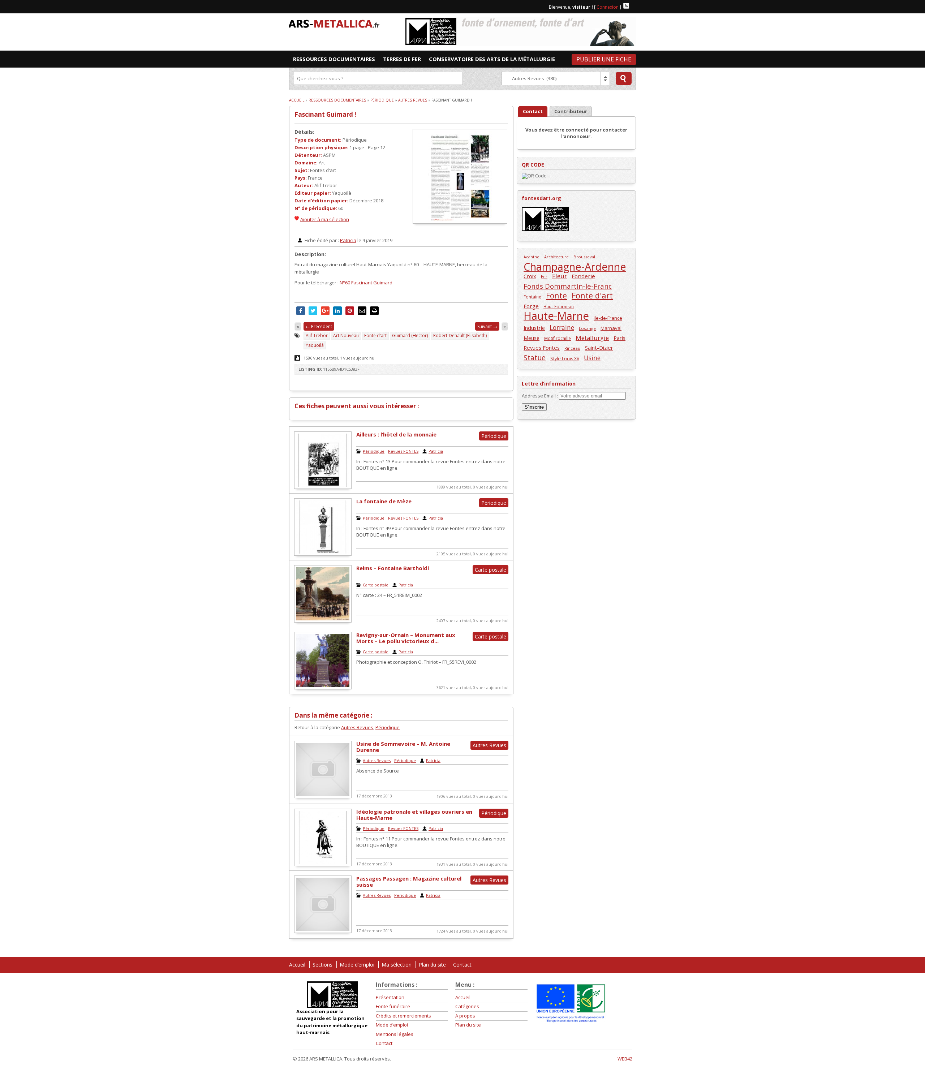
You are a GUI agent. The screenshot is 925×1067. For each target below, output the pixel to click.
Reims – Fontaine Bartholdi (392, 568)
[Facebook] (633, 6)
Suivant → (487, 326)
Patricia (348, 240)
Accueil (296, 100)
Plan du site (432, 964)
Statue (535, 357)
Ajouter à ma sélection (324, 219)
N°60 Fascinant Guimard (366, 282)
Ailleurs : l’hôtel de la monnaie (396, 434)
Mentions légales (394, 1034)
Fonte (556, 295)
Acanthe (531, 256)
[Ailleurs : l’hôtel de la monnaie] (323, 487)
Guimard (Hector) (410, 335)
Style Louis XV (564, 359)
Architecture (556, 256)
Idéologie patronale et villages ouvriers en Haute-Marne (414, 814)
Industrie (534, 327)
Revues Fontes (542, 347)
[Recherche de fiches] (624, 78)
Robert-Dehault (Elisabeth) (460, 335)
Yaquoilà (315, 345)
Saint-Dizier (599, 347)
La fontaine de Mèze (384, 501)
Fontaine (532, 297)
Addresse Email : (540, 395)
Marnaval (611, 328)
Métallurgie (592, 337)
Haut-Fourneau (558, 306)
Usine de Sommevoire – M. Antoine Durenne (403, 746)
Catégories (467, 1006)
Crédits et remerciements (403, 1015)
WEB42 (625, 1058)
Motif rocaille (557, 338)
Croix (530, 276)
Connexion (608, 7)
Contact (462, 964)
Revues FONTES (403, 451)
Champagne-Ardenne (575, 266)
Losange (587, 328)
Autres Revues (412, 100)
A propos (465, 1015)
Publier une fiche (603, 59)
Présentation (390, 997)
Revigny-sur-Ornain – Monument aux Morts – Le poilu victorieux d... (405, 638)
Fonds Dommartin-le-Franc (568, 286)
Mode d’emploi (357, 964)
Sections (322, 964)
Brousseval (584, 256)
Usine (592, 358)
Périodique (382, 100)
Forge (531, 306)
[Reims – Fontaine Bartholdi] (323, 621)
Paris (619, 337)
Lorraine (562, 327)
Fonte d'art (375, 335)
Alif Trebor (317, 335)
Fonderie (583, 276)
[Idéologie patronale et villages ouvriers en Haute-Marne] (323, 864)
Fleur (559, 276)
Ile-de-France (608, 318)
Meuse (531, 338)
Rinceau (572, 348)
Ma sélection (397, 964)
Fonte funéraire (393, 1006)
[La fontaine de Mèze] (323, 554)
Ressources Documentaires (337, 100)
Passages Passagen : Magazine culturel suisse (408, 881)
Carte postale (375, 585)
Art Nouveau (346, 335)
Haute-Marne (556, 316)
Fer (544, 276)
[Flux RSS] (626, 6)
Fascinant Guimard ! (325, 114)
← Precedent (319, 326)
